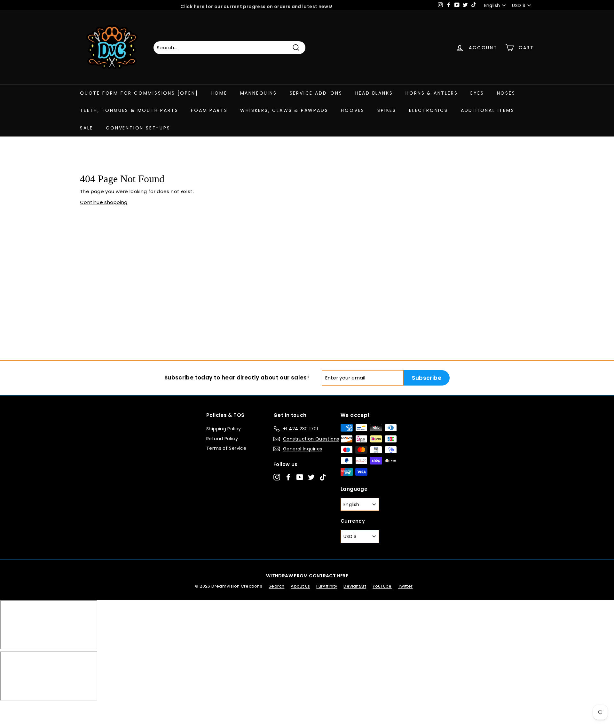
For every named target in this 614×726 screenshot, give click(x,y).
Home (219, 93)
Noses (506, 93)
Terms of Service (226, 448)
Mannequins (258, 93)
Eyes (477, 93)
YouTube (382, 586)
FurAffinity (326, 586)
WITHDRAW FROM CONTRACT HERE (307, 576)
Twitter (405, 586)
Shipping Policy (223, 428)
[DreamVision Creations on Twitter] (311, 476)
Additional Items (488, 110)
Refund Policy (222, 438)
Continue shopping (103, 202)
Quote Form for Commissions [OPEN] (139, 93)
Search (276, 586)
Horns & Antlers (431, 93)
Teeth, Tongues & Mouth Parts (129, 110)
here (199, 5)
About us (300, 586)
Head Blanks (374, 93)
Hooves (353, 110)
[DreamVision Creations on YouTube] (299, 476)
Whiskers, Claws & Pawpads (284, 110)
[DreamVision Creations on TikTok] (322, 476)
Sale (86, 128)
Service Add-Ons (316, 93)
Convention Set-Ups (138, 128)
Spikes (386, 110)
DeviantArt (354, 586)
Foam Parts (209, 110)
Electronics (428, 110)
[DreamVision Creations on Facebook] (288, 476)
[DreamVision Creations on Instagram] (276, 476)
